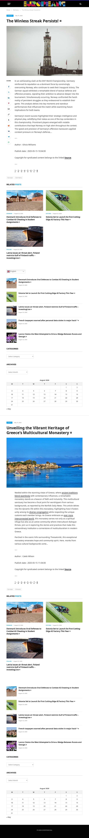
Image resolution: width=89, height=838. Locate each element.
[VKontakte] (9, 131)
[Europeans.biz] (44, 3)
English (13, 271)
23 (77, 398)
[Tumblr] (9, 120)
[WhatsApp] (9, 142)
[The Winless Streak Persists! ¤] (44, 51)
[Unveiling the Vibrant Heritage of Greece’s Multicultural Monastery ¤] (44, 462)
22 (66, 398)
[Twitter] (9, 92)
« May (9, 409)
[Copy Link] (9, 114)
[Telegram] (9, 136)
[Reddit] (9, 125)
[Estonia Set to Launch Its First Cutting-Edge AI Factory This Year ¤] (64, 200)
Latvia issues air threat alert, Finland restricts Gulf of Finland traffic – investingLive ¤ (23, 255)
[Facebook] (9, 86)
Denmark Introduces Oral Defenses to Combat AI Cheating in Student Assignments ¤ (24, 219)
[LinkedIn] (9, 98)
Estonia (48, 213)
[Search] (80, 3)
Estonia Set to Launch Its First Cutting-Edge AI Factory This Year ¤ (63, 218)
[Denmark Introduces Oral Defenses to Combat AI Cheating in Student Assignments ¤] (25, 200)
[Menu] (9, 3)
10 (12, 394)
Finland (9, 249)
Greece (9, 422)
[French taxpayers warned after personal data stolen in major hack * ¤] (12, 324)
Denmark (9, 213)
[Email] (9, 109)
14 (55, 394)
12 (34, 394)
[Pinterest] (9, 103)
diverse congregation (39, 512)
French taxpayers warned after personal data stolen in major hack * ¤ (49, 320)
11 (23, 394)
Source (68, 157)
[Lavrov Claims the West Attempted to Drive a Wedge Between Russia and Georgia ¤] (12, 338)
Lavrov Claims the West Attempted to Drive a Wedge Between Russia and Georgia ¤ (50, 335)
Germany (10, 15)
